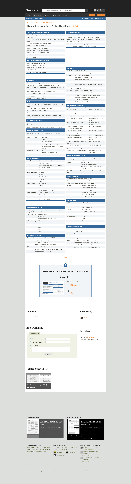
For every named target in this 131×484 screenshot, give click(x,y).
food (45, 451)
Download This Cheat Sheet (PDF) (36, 18)
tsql (43, 436)
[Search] (86, 10)
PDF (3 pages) (73, 284)
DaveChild (59, 452)
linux (84, 438)
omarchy (90, 438)
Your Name (35, 339)
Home (29, 15)
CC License (51, 471)
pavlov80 (85, 451)
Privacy (64, 471)
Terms (57, 471)
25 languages (46, 449)
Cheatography (30, 447)
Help (65, 15)
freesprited (44, 432)
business (39, 451)
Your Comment (36, 345)
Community (57, 15)
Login (92, 15)
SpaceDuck (72, 452)
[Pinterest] (100, 10)
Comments (86, 18)
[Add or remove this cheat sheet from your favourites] (105, 18)
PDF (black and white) (75, 291)
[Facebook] (95, 10)
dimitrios (85, 434)
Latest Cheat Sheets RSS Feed (95, 471)
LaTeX (71, 293)
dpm (66, 257)
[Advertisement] (65, 4)
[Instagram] (103, 10)
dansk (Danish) (91, 337)
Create (48, 15)
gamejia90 (86, 447)
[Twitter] (97, 10)
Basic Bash (96, 447)
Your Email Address (37, 342)
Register (101, 15)
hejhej (85, 317)
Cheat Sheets (38, 15)
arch (86, 438)
